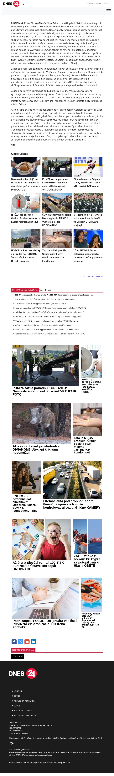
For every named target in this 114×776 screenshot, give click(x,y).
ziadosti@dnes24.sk (94, 738)
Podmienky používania (24, 701)
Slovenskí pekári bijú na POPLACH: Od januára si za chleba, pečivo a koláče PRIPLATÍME (50, 308)
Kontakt (17, 691)
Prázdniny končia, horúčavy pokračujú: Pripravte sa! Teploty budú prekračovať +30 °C (49, 334)
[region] (23, 4)
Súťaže (16, 706)
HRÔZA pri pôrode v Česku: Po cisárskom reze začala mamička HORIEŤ (43, 325)
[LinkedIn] (34, 642)
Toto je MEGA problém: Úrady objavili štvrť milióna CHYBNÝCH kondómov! (45, 299)
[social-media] (11, 743)
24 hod (48, 290)
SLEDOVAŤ (17, 656)
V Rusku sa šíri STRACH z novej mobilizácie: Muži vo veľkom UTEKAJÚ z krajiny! (46, 321)
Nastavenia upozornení (24, 715)
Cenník (16, 696)
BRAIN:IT (66, 762)
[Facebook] (14, 642)
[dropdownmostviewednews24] (57, 340)
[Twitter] (21, 642)
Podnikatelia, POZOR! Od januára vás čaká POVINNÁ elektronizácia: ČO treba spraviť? (49, 312)
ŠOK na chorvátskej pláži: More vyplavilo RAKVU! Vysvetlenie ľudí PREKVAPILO (46, 329)
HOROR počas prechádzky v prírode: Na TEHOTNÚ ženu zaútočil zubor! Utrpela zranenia (53, 295)
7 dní (41, 290)
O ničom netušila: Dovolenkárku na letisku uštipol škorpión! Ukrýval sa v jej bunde (48, 316)
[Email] (27, 642)
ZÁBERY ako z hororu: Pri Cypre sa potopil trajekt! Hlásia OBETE (40, 303)
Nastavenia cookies (22, 710)
